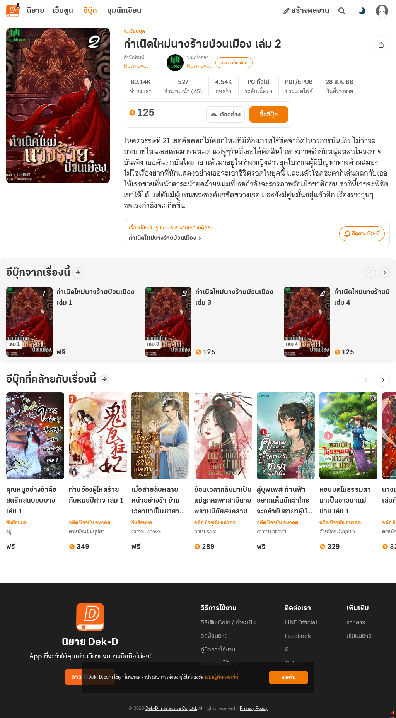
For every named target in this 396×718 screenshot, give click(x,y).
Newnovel (136, 66)
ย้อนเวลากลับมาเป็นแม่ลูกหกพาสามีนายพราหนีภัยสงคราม (223, 501)
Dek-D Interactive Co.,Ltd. (171, 708)
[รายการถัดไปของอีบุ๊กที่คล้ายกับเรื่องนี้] (383, 380)
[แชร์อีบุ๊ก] (381, 44)
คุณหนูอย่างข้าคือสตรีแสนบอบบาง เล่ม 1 (31, 501)
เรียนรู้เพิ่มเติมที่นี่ (221, 677)
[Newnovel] (175, 62)
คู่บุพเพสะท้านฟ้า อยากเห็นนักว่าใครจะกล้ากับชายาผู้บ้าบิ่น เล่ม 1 (284, 501)
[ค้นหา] (342, 11)
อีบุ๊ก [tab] (90, 11)
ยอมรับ (288, 677)
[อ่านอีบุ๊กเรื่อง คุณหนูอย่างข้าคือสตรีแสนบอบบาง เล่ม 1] (35, 435)
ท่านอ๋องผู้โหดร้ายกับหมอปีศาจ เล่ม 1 (96, 495)
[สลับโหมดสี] (362, 11)
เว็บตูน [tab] (63, 11)
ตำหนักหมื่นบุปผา (86, 531)
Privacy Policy (254, 708)
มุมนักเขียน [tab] (124, 11)
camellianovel (146, 531)
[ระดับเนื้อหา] (262, 86)
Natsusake (205, 531)
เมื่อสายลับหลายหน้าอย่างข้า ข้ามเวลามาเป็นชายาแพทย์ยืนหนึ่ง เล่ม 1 (159, 501)
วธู (8, 531)
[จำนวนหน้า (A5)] (186, 86)
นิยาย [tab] (35, 11)
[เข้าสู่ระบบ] (382, 11)
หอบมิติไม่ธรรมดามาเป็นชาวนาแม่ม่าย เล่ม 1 (345, 501)
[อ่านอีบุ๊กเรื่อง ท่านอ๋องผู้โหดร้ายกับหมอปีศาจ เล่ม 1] (98, 435)
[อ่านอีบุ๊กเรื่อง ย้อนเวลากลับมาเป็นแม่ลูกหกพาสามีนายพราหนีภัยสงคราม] (223, 435)
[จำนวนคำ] (144, 86)
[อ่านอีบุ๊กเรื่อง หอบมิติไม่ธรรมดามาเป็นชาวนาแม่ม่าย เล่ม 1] (348, 435)
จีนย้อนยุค (134, 31)
